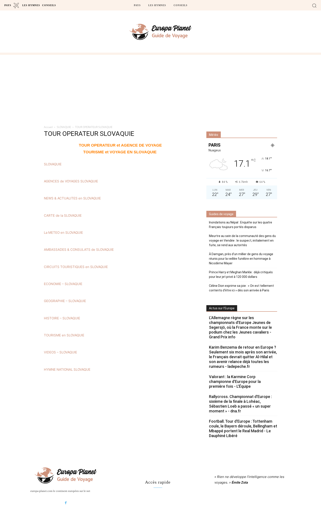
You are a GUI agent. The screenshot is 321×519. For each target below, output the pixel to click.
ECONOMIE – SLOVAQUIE (63, 284)
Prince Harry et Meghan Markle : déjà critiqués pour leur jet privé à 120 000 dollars (241, 274)
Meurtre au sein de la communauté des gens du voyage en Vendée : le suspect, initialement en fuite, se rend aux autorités (242, 240)
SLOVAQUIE (64, 127)
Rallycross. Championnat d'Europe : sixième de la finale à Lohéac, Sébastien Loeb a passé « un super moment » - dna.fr (240, 403)
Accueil (48, 127)
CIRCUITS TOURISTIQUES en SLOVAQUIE (76, 267)
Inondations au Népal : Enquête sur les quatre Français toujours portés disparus (240, 225)
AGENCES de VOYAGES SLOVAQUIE (71, 181)
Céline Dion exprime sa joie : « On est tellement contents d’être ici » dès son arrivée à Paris (241, 288)
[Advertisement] (160, 87)
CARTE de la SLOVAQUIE (63, 215)
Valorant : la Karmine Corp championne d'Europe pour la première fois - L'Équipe (235, 381)
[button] (314, 5)
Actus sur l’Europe (222, 308)
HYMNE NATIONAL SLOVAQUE (67, 369)
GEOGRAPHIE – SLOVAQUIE (65, 301)
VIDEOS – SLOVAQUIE (60, 352)
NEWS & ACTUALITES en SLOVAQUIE (72, 198)
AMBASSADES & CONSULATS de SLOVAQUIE (79, 249)
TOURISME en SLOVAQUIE (64, 335)
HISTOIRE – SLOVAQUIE (62, 318)
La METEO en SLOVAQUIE (63, 232)
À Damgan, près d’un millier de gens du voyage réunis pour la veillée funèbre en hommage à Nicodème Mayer (241, 258)
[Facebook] (66, 503)
